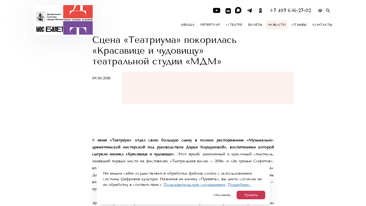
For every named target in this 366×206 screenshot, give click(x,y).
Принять (250, 195)
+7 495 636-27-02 (290, 10)
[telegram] (249, 10)
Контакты (322, 25)
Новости (277, 25)
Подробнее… (239, 184)
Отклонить (221, 195)
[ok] (260, 10)
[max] (238, 10)
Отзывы (299, 25)
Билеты (255, 25)
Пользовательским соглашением (194, 184)
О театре (234, 25)
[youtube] (216, 10)
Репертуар (210, 25)
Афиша (188, 25)
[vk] (227, 10)
